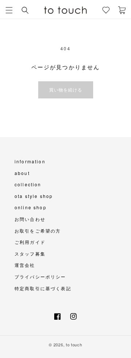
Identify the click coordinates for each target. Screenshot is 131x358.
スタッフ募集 (30, 253)
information (30, 161)
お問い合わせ (30, 219)
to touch (74, 344)
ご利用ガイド (30, 242)
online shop (31, 207)
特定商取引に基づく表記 (43, 288)
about (22, 173)
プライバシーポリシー (40, 276)
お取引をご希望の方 (38, 230)
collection (28, 184)
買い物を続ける (65, 89)
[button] (9, 10)
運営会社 (25, 265)
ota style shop (34, 196)
